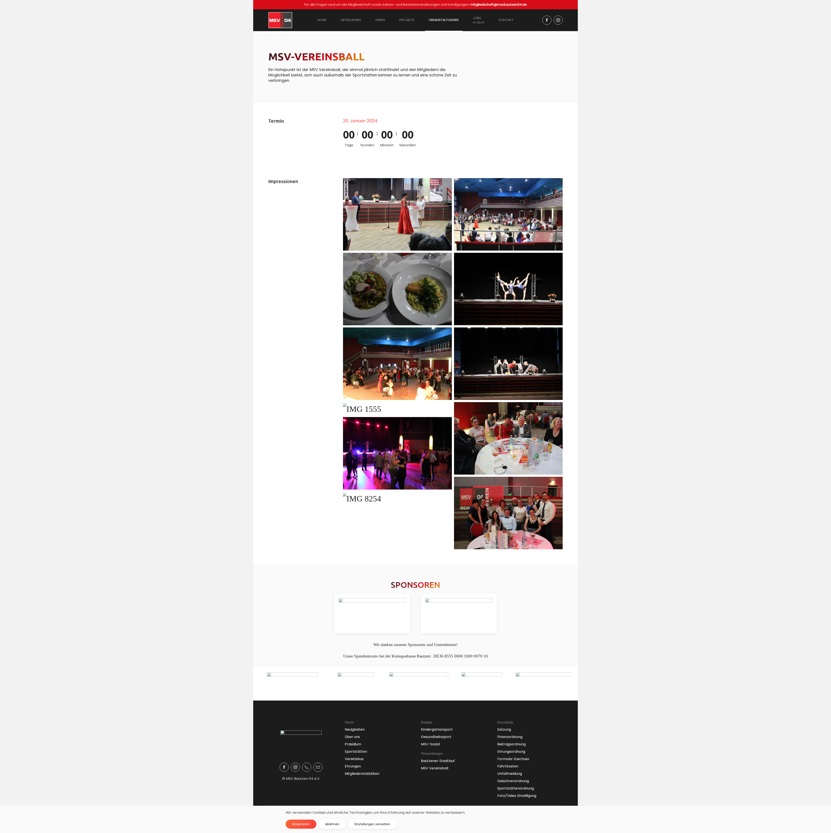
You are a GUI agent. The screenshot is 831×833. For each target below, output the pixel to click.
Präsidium (353, 744)
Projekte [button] (406, 20)
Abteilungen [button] (351, 20)
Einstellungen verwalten (372, 824)
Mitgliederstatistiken (362, 773)
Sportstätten (356, 751)
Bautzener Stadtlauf (438, 760)
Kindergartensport (437, 729)
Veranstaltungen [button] (444, 20)
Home (321, 20)
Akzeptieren (301, 824)
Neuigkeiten (355, 729)
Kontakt (506, 20)
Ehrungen (353, 766)
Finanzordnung (509, 736)
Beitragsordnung (511, 744)
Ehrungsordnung (511, 751)
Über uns (352, 736)
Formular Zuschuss (513, 758)
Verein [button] (380, 20)
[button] (397, 214)
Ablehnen (332, 824)
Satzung (504, 729)
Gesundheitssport (436, 736)
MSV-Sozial (430, 744)
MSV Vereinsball (434, 768)
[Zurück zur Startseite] (280, 20)
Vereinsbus (354, 758)
